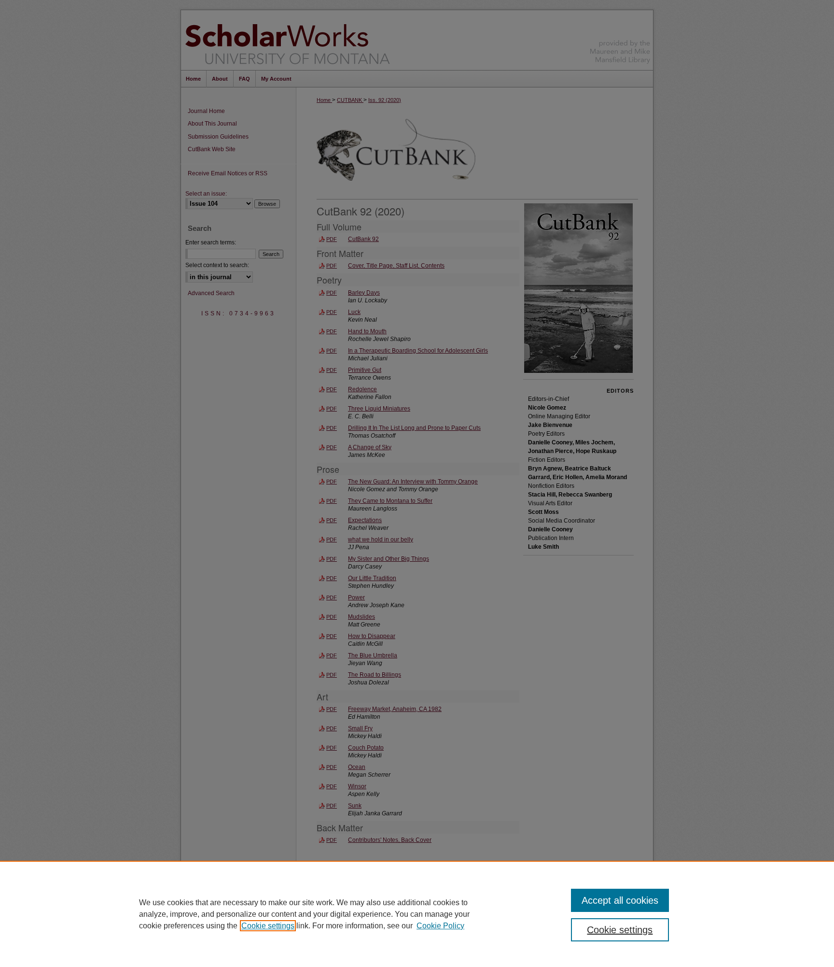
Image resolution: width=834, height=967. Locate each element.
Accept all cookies (620, 900)
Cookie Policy (440, 926)
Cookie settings (267, 926)
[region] (417, 914)
